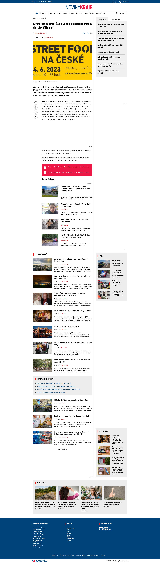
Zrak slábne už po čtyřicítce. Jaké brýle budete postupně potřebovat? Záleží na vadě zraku (90, 505)
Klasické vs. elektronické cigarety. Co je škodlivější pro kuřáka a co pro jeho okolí (118, 439)
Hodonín (64, 298)
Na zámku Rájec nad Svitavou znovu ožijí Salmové (72, 311)
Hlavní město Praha (38, 528)
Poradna (71, 13)
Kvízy (68, 531)
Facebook (113, 2)
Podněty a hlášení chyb (67, 555)
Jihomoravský (49, 37)
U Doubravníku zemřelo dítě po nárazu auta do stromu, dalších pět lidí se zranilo (117, 274)
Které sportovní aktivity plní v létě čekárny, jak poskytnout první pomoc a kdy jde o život (45, 504)
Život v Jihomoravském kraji (72, 167)
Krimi (58, 13)
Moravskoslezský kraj (39, 538)
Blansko (64, 313)
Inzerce (104, 555)
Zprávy (52, 13)
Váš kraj (41, 13)
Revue (65, 13)
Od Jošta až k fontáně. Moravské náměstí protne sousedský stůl (110, 65)
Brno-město (65, 264)
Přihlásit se (125, 1)
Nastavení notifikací (93, 555)
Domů (35, 18)
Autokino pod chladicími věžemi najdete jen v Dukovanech (54, 383)
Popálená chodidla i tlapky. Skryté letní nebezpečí (113, 503)
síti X (58, 172)
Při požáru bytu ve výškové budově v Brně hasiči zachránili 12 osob (117, 293)
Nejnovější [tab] (102, 19)
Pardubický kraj (37, 541)
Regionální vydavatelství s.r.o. (119, 561)
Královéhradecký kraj (39, 535)
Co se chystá (100, 13)
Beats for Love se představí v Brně (67, 326)
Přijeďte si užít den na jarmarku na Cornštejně (71, 400)
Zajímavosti (70, 538)
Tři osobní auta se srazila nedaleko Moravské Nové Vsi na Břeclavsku (118, 262)
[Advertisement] (67, 134)
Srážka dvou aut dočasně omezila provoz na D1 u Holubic (117, 283)
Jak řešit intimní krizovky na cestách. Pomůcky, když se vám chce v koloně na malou (118, 471)
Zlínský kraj (36, 547)
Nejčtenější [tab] (116, 19)
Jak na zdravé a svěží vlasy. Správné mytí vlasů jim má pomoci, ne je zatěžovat (67, 504)
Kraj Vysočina (37, 533)
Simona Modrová (40, 33)
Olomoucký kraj (37, 540)
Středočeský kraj (38, 545)
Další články (61, 449)
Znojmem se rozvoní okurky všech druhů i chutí (71, 416)
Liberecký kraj (37, 536)
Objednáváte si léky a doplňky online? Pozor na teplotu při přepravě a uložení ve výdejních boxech (118, 460)
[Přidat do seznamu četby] (91, 33)
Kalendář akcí (89, 13)
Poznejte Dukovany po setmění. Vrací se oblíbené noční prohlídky (56, 386)
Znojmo (64, 403)
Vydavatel (55, 555)
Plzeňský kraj (37, 543)
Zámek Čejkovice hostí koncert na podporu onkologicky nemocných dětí (58, 389)
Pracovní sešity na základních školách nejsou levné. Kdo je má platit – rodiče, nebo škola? (118, 450)
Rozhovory (79, 13)
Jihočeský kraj (37, 529)
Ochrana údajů (80, 555)
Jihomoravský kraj (38, 531)
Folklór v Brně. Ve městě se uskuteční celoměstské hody (109, 58)
